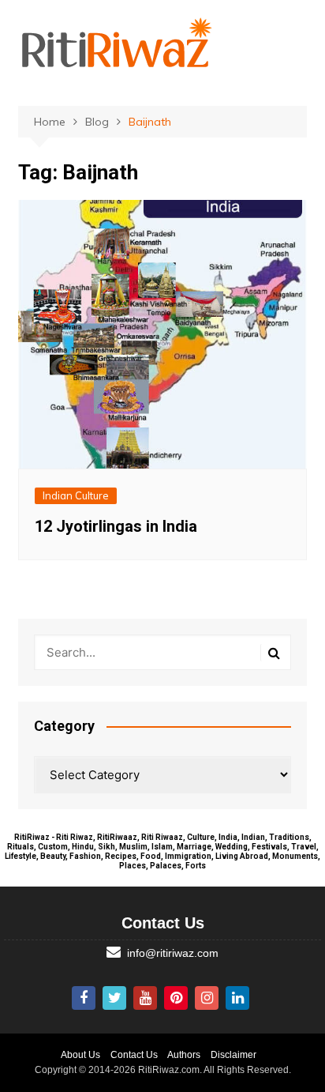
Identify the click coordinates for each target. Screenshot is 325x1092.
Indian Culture (76, 495)
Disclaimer (233, 1054)
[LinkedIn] (237, 998)
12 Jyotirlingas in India (116, 526)
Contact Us (134, 1054)
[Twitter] (114, 998)
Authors (183, 1054)
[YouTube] (145, 998)
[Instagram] (207, 998)
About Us (80, 1054)
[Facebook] (83, 998)
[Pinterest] (176, 998)
